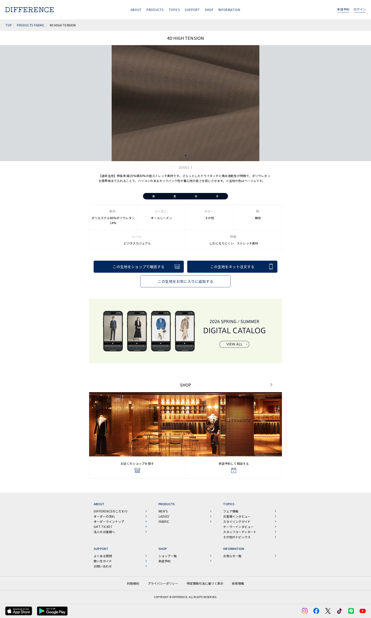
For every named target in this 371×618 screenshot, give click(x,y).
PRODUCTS (155, 10)
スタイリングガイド (237, 521)
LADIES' (164, 516)
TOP (8, 25)
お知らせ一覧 (232, 555)
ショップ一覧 (167, 555)
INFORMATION (229, 10)
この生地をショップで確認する (138, 266)
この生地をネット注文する (232, 266)
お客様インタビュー (237, 516)
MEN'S (163, 511)
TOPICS (174, 10)
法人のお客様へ (104, 531)
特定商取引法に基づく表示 (205, 583)
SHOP (209, 10)
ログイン (360, 9)
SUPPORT (192, 10)
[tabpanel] (185, 103)
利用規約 (133, 583)
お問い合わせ (103, 566)
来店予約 (343, 9)
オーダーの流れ (104, 516)
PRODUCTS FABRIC (31, 25)
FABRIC (163, 521)
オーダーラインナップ (109, 521)
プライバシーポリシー (163, 583)
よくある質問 (103, 555)
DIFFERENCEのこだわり (111, 511)
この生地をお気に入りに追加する (185, 281)
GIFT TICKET (103, 526)
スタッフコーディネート (239, 531)
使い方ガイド (103, 561)
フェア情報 (230, 511)
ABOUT (136, 10)
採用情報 (238, 583)
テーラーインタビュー (238, 526)
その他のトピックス (237, 536)
